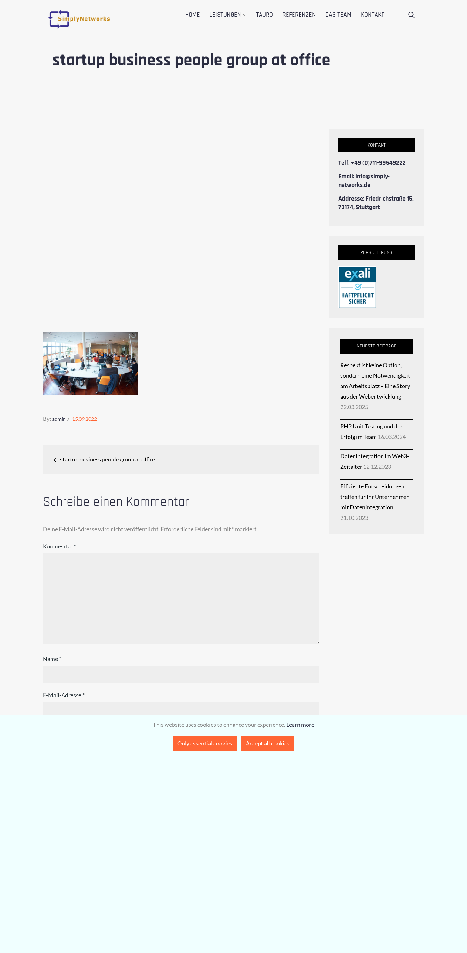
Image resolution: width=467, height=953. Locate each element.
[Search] (411, 15)
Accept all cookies (268, 743)
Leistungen (225, 14)
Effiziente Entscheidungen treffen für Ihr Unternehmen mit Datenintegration (374, 497)
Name (52, 658)
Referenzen (299, 14)
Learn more (300, 724)
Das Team (338, 14)
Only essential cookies (204, 743)
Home (192, 14)
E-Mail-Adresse (64, 695)
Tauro (264, 14)
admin (59, 419)
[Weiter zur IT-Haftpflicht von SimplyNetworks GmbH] (357, 286)
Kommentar (59, 546)
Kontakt (372, 14)
